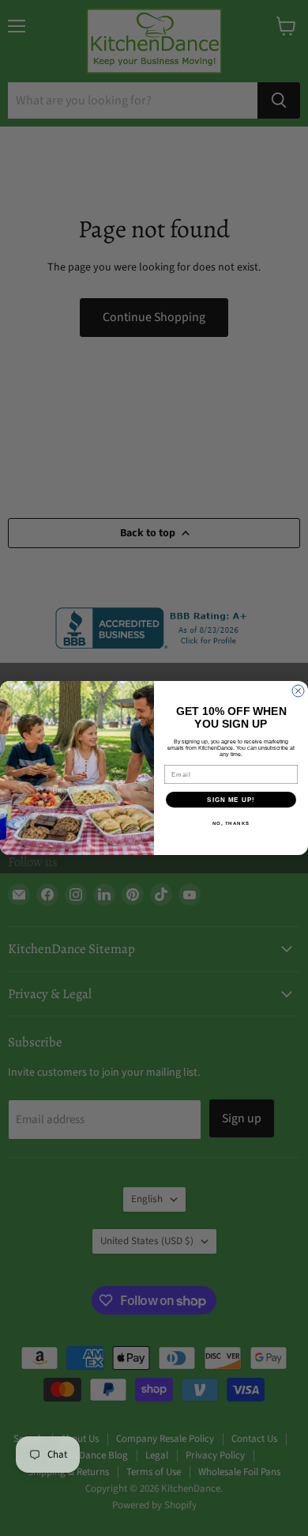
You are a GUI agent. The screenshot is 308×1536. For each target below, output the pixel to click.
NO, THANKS (231, 824)
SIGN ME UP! (231, 800)
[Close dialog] (298, 691)
